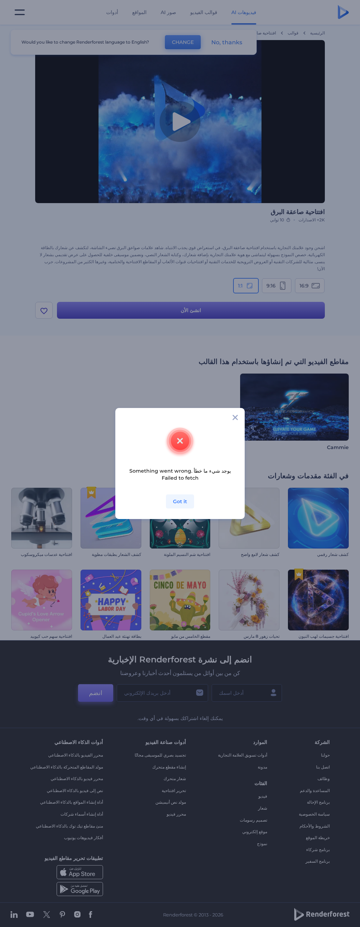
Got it (180, 501)
